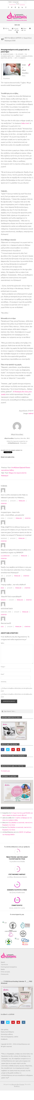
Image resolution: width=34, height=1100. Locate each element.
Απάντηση (4, 503)
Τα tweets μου (5, 771)
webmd (30, 413)
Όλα (12, 56)
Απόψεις (29, 56)
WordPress (17, 1086)
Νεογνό (10, 58)
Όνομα (3, 666)
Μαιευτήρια (4, 58)
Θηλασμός (4, 56)
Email (2, 674)
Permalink (22, 501)
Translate (22, 4)
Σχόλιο (2, 643)
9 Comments (21, 58)
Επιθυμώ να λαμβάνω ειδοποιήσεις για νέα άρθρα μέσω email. (16, 695)
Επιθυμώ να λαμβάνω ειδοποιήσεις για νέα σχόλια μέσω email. (16, 689)
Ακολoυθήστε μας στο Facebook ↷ (14, 756)
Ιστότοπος (3, 681)
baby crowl (25, 123)
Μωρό (9, 56)
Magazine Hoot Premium (18, 1084)
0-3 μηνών (24, 56)
